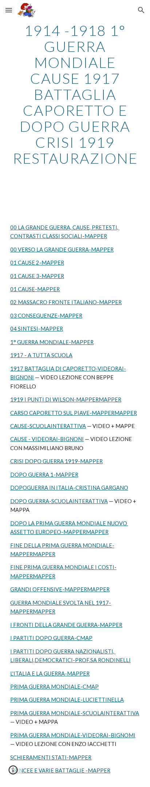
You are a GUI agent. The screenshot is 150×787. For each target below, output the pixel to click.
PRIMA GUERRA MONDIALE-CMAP (54, 687)
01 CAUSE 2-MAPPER (37, 263)
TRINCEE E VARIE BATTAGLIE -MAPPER (60, 770)
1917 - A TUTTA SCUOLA (41, 355)
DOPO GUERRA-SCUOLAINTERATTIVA (59, 501)
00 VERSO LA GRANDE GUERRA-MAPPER (62, 249)
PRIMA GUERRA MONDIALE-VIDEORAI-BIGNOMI (72, 735)
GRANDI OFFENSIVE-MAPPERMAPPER (60, 589)
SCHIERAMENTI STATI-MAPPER (50, 757)
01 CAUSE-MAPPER (35, 289)
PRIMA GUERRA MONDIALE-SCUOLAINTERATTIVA (74, 713)
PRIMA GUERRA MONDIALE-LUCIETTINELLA (67, 700)
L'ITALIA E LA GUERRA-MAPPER (50, 673)
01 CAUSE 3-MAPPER (37, 276)
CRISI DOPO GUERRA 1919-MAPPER (56, 461)
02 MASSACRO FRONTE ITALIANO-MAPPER (66, 302)
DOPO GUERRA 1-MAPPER (44, 475)
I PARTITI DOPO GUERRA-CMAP (51, 638)
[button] (8, 10)
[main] (75, 94)
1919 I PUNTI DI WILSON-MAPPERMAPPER (65, 399)
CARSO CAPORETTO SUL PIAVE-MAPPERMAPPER (73, 413)
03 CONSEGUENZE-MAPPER (46, 316)
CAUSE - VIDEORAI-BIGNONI (47, 439)
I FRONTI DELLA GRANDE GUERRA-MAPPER (66, 625)
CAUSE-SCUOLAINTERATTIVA (48, 426)
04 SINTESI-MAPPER (36, 329)
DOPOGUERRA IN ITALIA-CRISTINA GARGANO (69, 488)
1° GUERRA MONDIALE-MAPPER (52, 342)
